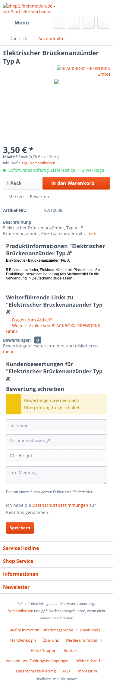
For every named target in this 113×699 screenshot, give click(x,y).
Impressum (87, 671)
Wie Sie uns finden (81, 640)
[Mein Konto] (89, 23)
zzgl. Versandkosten (38, 162)
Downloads (90, 630)
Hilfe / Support (44, 650)
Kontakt (71, 650)
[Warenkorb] (103, 23)
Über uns (50, 640)
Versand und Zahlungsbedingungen (38, 660)
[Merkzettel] (74, 23)
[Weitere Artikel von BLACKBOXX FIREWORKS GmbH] (83, 70)
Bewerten (39, 196)
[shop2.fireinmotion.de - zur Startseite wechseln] (30, 8)
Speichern (20, 528)
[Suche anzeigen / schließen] (59, 23)
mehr (92, 233)
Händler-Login (23, 640)
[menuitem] (16, 23)
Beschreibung (17, 222)
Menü (21, 22)
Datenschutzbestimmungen (60, 505)
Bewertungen (17, 340)
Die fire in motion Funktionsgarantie (40, 630)
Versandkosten (20, 610)
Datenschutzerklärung (36, 671)
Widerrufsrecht (89, 660)
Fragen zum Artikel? (31, 320)
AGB (66, 671)
